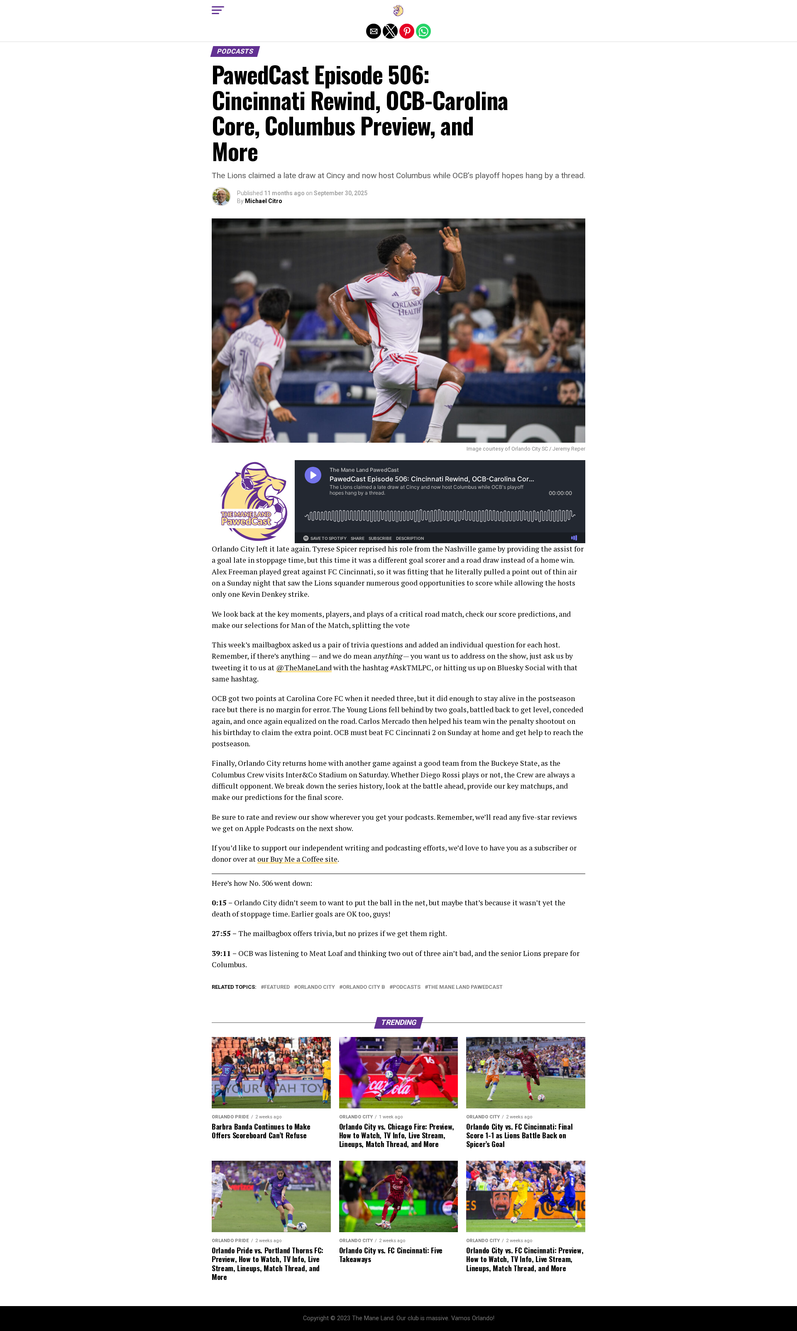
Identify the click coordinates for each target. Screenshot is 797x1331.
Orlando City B (363, 987)
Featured (277, 987)
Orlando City (316, 987)
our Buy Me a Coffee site (297, 859)
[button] (218, 10)
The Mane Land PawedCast (465, 987)
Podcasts (407, 987)
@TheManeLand (304, 667)
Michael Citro (263, 201)
